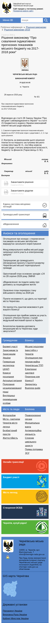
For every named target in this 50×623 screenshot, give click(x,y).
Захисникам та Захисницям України (10, 354)
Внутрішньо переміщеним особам (10, 399)
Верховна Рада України (15, 614)
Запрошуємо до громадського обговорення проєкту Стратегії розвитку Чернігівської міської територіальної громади (23, 264)
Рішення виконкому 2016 (17, 30)
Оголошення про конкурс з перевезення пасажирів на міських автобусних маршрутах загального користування (23, 241)
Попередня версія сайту (23, 11)
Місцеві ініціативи (34, 346)
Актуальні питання (12, 380)
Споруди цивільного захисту (30, 442)
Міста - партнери (11, 419)
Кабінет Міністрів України (16, 618)
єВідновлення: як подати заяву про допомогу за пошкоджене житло (21, 283)
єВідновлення (11, 224)
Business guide (32, 388)
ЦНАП (6, 369)
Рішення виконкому (36, 27)
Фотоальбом (9, 415)
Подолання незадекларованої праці (12, 388)
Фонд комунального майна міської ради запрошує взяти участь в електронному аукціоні (23, 252)
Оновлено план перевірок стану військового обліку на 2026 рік (19, 291)
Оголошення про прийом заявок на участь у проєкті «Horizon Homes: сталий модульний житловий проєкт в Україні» (25, 318)
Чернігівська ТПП (34, 365)
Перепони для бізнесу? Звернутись (32, 380)
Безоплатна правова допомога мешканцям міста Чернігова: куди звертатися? (20, 328)
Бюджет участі (10, 346)
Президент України (12, 611)
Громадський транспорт (16, 214)
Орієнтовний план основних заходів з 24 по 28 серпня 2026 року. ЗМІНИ (24, 275)
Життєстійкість (10, 438)
